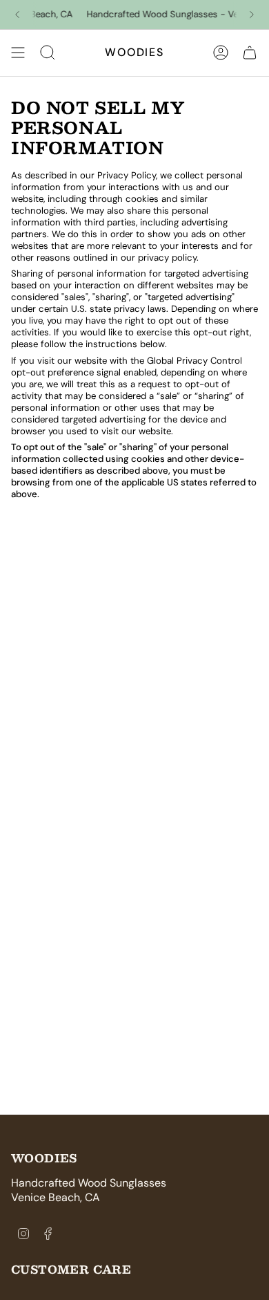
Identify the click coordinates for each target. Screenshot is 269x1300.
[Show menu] (18, 52)
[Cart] (249, 52)
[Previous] (17, 14)
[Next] (252, 14)
